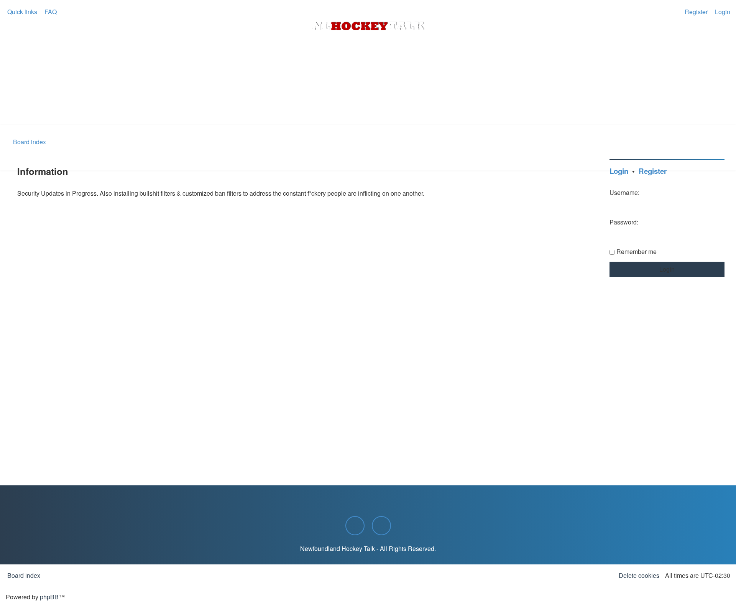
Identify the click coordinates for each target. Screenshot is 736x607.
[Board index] (368, 26)
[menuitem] (50, 12)
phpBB (49, 596)
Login (619, 171)
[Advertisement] (368, 104)
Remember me (636, 251)
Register (653, 171)
